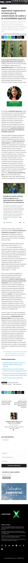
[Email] (16, 37)
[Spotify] (16, 545)
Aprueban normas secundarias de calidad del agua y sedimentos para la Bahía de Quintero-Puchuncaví (20, 404)
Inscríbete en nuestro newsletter (11, 472)
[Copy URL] (22, 37)
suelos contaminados (17, 384)
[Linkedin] (12, 37)
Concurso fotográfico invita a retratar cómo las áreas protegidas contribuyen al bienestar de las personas (12, 528)
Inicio (2, 5)
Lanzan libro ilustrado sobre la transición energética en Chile (6, 402)
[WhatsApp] (9, 37)
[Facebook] (2, 37)
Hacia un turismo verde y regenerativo (13, 378)
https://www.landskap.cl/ (14, 424)
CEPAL (10, 269)
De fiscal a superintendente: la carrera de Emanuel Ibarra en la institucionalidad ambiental (13, 536)
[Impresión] (19, 37)
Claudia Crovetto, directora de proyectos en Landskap (14, 33)
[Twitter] (6, 37)
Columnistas (7, 5)
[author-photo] (14, 419)
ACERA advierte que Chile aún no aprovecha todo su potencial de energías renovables (13, 539)
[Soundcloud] (12, 545)
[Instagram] (5, 545)
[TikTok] (20, 545)
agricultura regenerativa (13, 382)
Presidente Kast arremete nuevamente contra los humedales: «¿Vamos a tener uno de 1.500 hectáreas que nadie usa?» (13, 532)
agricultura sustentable (6, 384)
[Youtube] (2, 549)
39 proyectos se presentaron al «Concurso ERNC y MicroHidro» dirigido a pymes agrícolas (14, 364)
